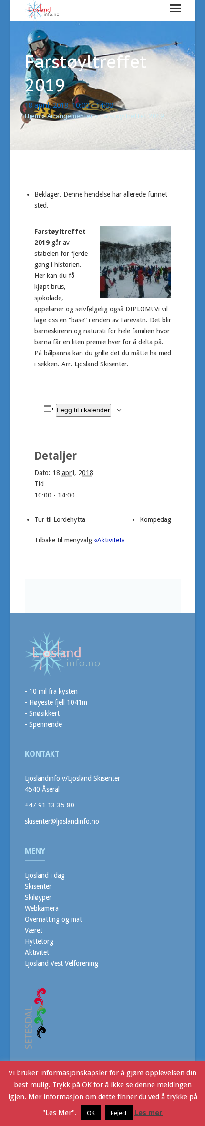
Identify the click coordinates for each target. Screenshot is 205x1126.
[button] (175, 8)
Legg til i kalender (83, 410)
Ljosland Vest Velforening (61, 963)
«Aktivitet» (109, 540)
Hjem (32, 116)
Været (33, 930)
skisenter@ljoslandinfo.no (62, 821)
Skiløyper (38, 897)
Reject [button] (119, 1112)
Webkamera (42, 908)
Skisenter (38, 886)
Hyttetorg (39, 941)
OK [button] (91, 1112)
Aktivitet (37, 952)
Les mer (148, 1112)
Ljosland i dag (45, 875)
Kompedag (155, 519)
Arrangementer (70, 116)
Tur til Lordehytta (59, 519)
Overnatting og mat (53, 919)
